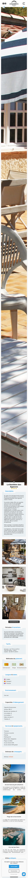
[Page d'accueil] (14, 6)
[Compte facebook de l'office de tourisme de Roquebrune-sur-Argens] (5, 4)
